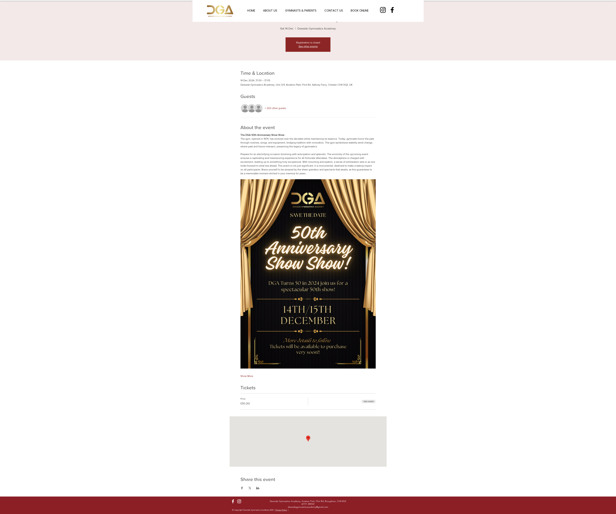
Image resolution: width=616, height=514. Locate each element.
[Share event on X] (249, 488)
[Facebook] (392, 10)
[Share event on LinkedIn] (257, 488)
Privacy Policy (281, 510)
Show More (246, 376)
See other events (308, 46)
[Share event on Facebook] (242, 488)
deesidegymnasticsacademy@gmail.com (308, 507)
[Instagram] (383, 10)
